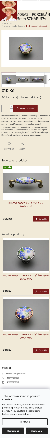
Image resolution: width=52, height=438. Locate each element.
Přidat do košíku (27, 108)
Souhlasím (36, 431)
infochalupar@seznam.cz (16, 373)
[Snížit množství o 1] (11, 110)
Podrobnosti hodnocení (36, 26)
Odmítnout (13, 431)
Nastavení (25, 421)
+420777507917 (12, 378)
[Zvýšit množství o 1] (11, 106)
